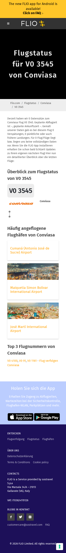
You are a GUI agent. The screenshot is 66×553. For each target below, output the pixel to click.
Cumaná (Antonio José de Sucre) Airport (29, 250)
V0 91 (22, 360)
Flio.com (15, 103)
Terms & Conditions (18, 462)
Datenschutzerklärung (20, 456)
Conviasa (46, 103)
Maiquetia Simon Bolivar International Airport (29, 290)
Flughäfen (48, 439)
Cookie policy (41, 462)
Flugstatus (30, 103)
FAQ (47, 524)
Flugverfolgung (15, 439)
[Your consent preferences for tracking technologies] (59, 546)
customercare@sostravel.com (24, 524)
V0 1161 (32, 360)
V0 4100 (12, 360)
